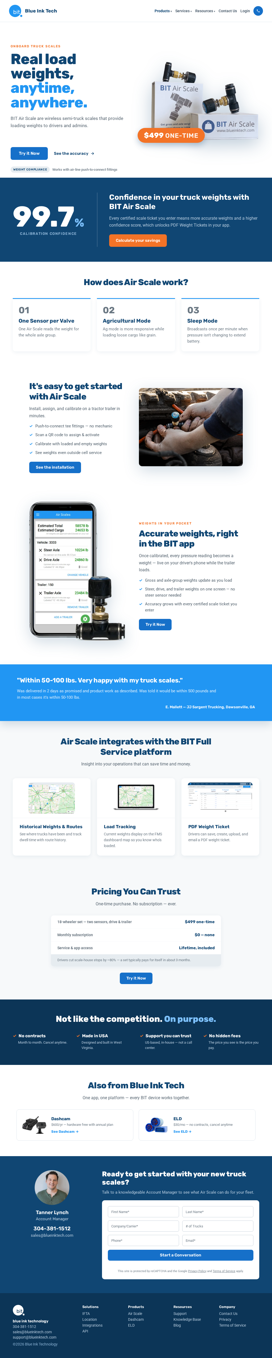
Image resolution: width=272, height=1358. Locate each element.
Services (183, 11)
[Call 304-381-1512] (258, 11)
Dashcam (136, 1319)
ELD (131, 1325)
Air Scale (135, 1313)
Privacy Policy (197, 1271)
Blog (177, 1325)
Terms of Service (224, 1271)
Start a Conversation (180, 1255)
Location (89, 1319)
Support (180, 1313)
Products (163, 11)
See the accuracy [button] (74, 153)
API (85, 1331)
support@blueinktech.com (34, 1337)
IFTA (86, 1313)
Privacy (225, 1319)
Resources (205, 11)
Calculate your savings (138, 240)
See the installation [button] (55, 467)
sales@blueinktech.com (52, 1235)
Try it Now (29, 153)
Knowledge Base (187, 1319)
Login (245, 11)
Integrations (92, 1325)
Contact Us (228, 11)
